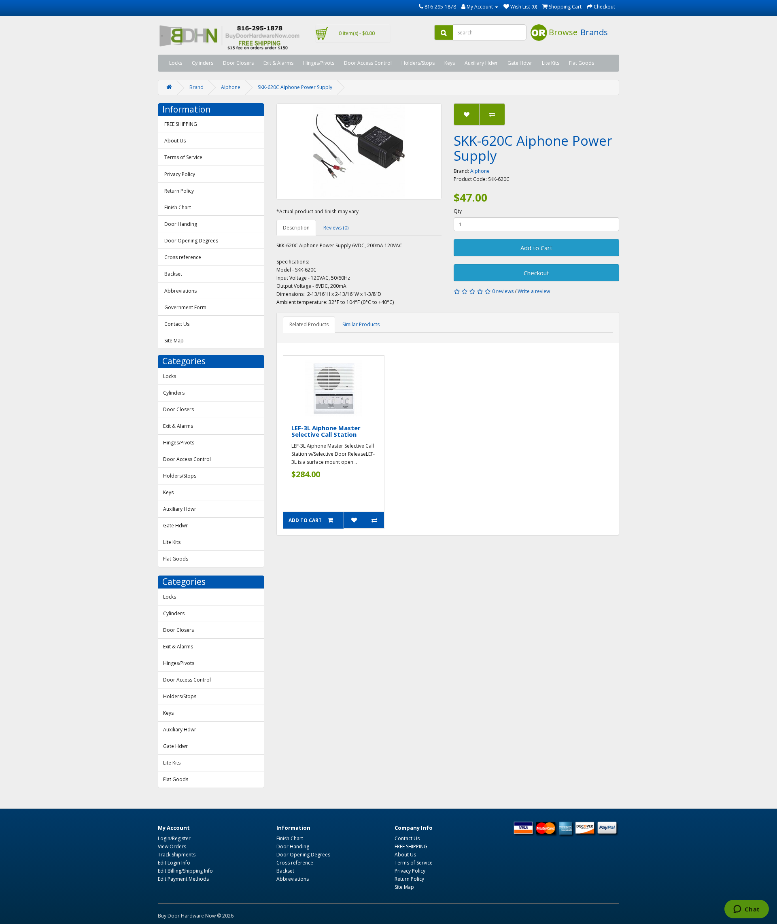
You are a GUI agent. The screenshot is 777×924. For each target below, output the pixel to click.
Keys (449, 62)
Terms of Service (183, 157)
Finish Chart (177, 207)
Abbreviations (180, 290)
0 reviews (503, 291)
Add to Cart (536, 248)
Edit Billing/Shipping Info (185, 870)
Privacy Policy (179, 174)
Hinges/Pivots (318, 62)
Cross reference (182, 257)
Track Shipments (176, 854)
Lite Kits (550, 62)
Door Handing (180, 224)
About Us (175, 140)
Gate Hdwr (519, 62)
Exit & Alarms (278, 62)
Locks (175, 62)
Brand (196, 87)
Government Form (185, 307)
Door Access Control (368, 62)
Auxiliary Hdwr (481, 62)
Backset (173, 273)
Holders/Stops (418, 62)
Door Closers (238, 62)
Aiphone (230, 87)
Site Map (174, 340)
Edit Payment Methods (183, 878)
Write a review (534, 291)
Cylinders (202, 62)
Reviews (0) (335, 227)
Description (296, 227)
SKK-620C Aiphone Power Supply (295, 87)
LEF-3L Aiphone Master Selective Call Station (326, 431)
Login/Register (174, 838)
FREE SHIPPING (180, 124)
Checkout (536, 273)
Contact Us (176, 324)
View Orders (172, 846)
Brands (594, 32)
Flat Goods (581, 62)
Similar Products (361, 324)
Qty (458, 211)
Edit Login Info (174, 862)
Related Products (309, 324)
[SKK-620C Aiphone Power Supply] (359, 151)
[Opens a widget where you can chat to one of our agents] (746, 910)
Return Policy (179, 190)
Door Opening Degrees (191, 240)
